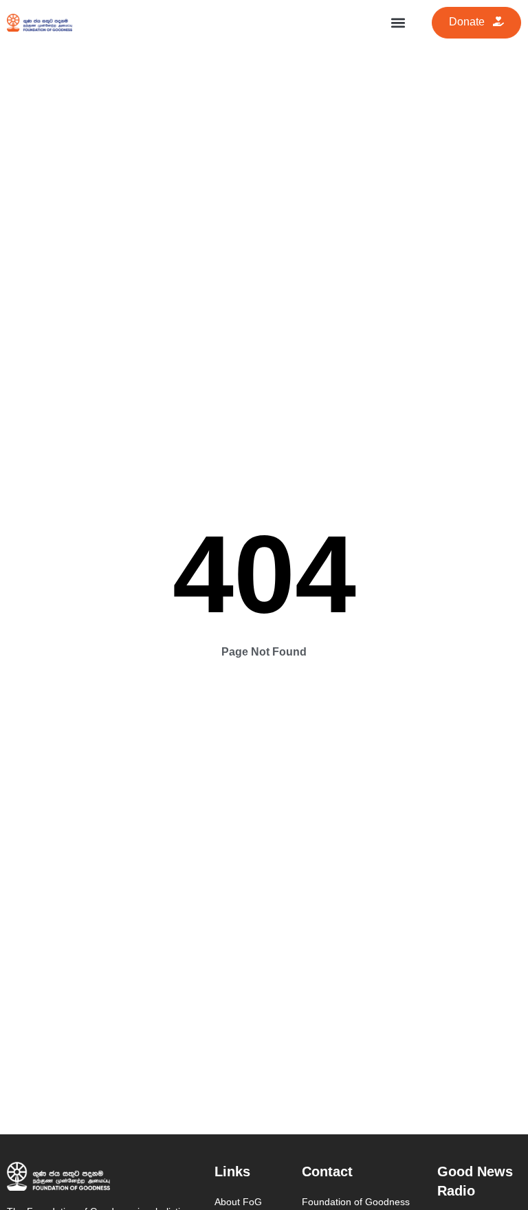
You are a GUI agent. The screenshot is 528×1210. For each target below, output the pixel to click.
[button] (398, 22)
